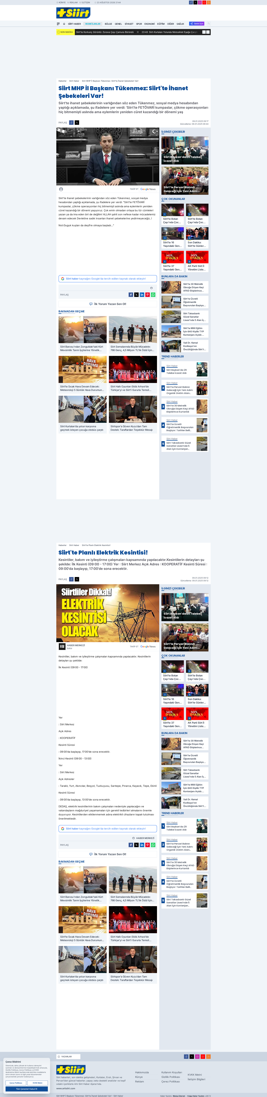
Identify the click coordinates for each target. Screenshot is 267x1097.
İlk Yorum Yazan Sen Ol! (110, 304)
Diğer (170, 23)
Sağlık (180, 23)
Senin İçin (198, 23)
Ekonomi (149, 23)
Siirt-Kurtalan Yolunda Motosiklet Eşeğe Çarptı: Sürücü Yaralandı (114, 32)
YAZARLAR (66, 1056)
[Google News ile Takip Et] (148, 189)
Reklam (74, 2)
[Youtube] (204, 2)
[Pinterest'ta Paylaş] (147, 294)
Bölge (108, 23)
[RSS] (209, 2)
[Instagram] (200, 2)
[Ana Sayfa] (64, 24)
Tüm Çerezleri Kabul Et (26, 1089)
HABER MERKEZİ (76, 646)
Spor (139, 23)
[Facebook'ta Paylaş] (71, 122)
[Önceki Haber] (204, 32)
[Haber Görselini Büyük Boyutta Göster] (107, 156)
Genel (118, 23)
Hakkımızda (142, 1072)
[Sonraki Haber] (208, 32)
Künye (62, 2)
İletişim (86, 2)
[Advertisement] (133, 56)
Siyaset (129, 23)
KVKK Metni (195, 1074)
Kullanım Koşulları (171, 1072)
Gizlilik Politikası (170, 1076)
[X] (195, 2)
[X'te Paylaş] (77, 122)
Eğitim (161, 23)
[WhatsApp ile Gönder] (153, 294)
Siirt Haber (74, 23)
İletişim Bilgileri (196, 1079)
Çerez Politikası (170, 1081)
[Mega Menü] (58, 23)
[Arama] (209, 23)
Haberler (62, 81)
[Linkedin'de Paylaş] (142, 294)
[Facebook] (191, 2)
